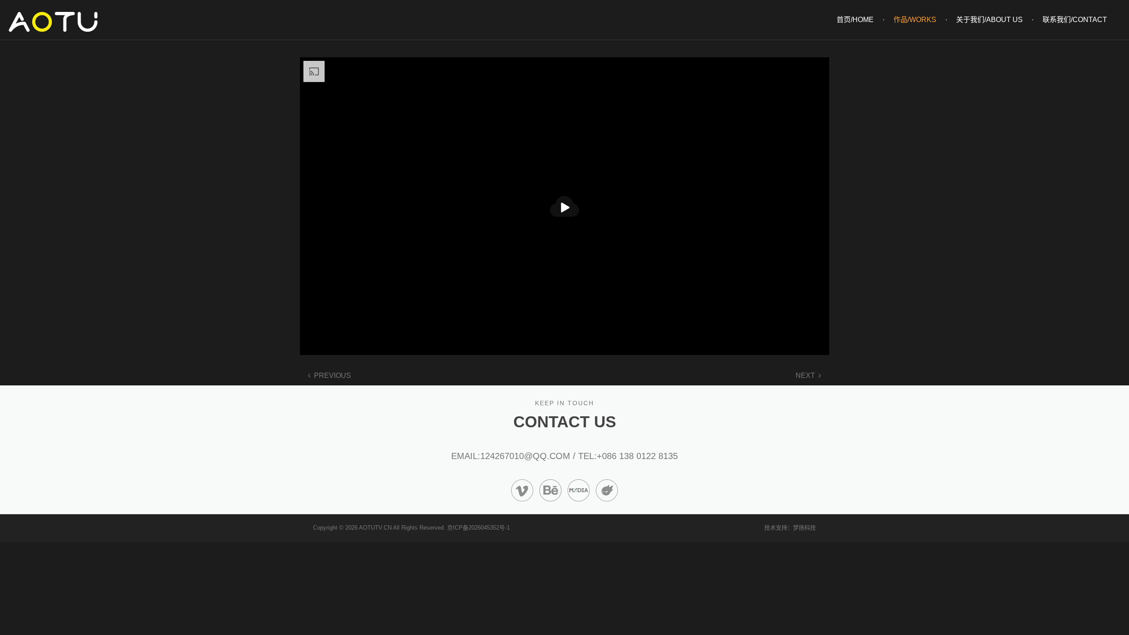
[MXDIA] (579, 489)
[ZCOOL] (607, 489)
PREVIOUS (332, 375)
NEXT (805, 375)
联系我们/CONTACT (1075, 19)
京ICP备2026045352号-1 (478, 527)
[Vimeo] (522, 489)
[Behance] (550, 489)
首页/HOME (855, 19)
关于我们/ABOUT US (989, 19)
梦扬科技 (804, 527)
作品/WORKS (914, 19)
